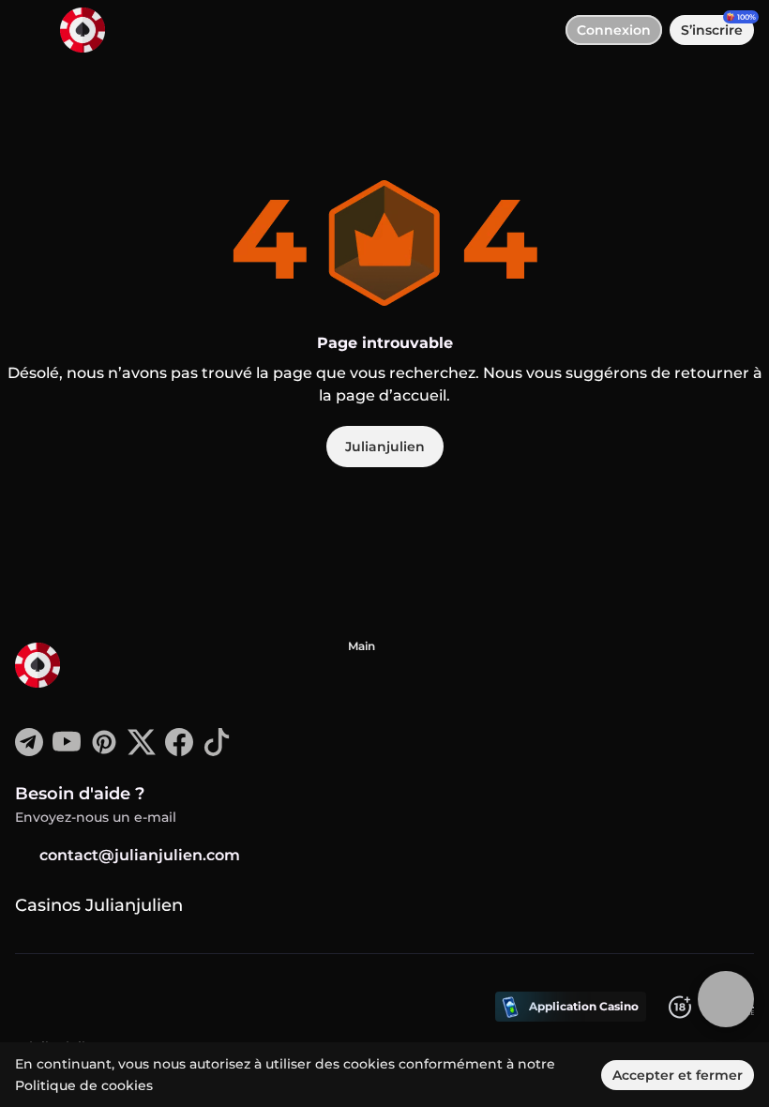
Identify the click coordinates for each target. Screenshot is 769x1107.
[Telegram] (29, 751)
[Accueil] (75, 30)
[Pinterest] (104, 751)
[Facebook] (179, 751)
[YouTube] (67, 751)
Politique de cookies (84, 1085)
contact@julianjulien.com (139, 855)
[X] (142, 751)
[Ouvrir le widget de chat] (726, 999)
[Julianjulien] (85, 667)
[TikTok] (217, 751)
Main (361, 646)
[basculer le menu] (30, 30)
